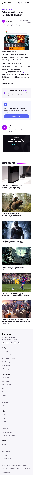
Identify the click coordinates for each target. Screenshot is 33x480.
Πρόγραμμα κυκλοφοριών (8, 358)
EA (23, 72)
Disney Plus (5, 391)
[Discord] (18, 342)
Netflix (3, 388)
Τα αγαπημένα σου (6, 458)
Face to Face (5, 428)
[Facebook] (3, 342)
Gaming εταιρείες (6, 365)
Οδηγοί (4, 421)
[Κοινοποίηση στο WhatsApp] (11, 25)
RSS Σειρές (20, 468)
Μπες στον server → (16, 116)
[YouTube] (11, 342)
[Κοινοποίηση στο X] (7, 25)
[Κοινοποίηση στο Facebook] (3, 25)
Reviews (4, 414)
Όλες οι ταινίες (5, 377)
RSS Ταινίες (12, 468)
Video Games (5, 351)
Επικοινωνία (5, 447)
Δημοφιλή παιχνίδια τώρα (8, 354)
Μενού (28, 2)
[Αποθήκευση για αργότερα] (15, 25)
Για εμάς (4, 444)
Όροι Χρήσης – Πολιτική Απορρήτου (11, 455)
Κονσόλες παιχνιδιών (7, 362)
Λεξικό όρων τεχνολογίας (8, 435)
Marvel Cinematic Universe (8, 398)
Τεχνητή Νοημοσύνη (7, 432)
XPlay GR (9, 21)
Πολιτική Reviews (6, 451)
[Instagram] (7, 342)
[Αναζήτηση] (18, 2)
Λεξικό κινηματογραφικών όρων (10, 405)
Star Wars (4, 395)
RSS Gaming (5, 468)
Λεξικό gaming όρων (7, 369)
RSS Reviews (27, 468)
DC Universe (5, 402)
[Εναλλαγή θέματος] (21, 2)
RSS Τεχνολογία (6, 472)
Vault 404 (4, 425)
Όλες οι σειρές (5, 381)
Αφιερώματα (5, 418)
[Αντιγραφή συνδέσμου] (19, 25)
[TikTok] (14, 342)
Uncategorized (7, 9)
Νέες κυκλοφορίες (6, 384)
